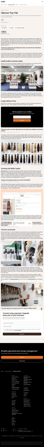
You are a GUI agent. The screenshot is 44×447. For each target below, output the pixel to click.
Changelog (26, 388)
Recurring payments (15, 382)
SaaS (13, 397)
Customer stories (27, 402)
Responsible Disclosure (26, 435)
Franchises (14, 394)
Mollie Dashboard (14, 279)
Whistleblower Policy (34, 435)
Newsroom (14, 421)
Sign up (22, 120)
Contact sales (14, 411)
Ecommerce (14, 393)
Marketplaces (14, 396)
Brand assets (26, 401)
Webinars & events (27, 406)
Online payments (15, 376)
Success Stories (4, 10)
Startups (13, 404)
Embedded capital (27, 384)
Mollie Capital (3, 171)
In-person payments (15, 381)
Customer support (15, 410)
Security (13, 424)
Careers (13, 420)
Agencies (13, 403)
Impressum (40, 435)
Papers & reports (27, 404)
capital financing (31, 279)
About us (13, 418)
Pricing (13, 423)
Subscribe (22, 334)
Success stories (8, 371)
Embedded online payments (27, 377)
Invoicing (13, 384)
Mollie (2, 371)
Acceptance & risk (15, 388)
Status (25, 395)
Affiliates (13, 401)
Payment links (14, 379)
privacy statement (18, 330)
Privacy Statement (18, 435)
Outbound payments (16, 387)
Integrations (26, 392)
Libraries (25, 394)
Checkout (13, 378)
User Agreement (11, 435)
